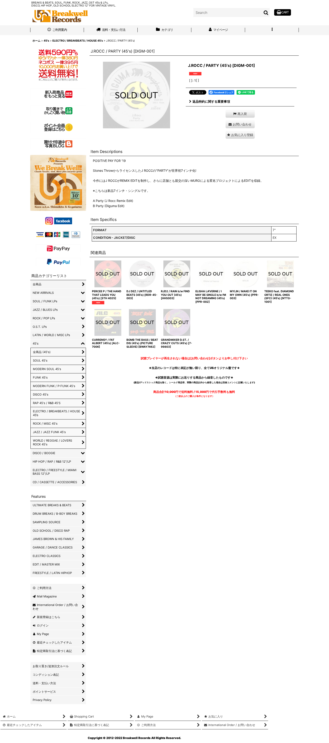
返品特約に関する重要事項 (211, 101)
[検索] (266, 12)
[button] (272, 30)
